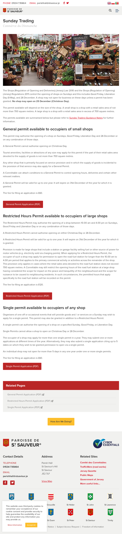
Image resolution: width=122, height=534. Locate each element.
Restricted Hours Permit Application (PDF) (27, 296)
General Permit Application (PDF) (23, 204)
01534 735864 (14, 3)
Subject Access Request (68, 526)
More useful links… (90, 483)
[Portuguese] (117, 3)
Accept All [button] (31, 525)
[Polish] (113, 3)
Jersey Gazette (88, 471)
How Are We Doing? (61, 421)
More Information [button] (15, 525)
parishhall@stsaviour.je (45, 3)
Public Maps (86, 475)
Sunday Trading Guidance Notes (86, 118)
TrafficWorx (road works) (93, 467)
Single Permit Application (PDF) (22, 366)
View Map (47, 481)
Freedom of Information (93, 526)
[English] (109, 3)
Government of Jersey (92, 479)
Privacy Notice (47, 526)
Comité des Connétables (93, 462)
